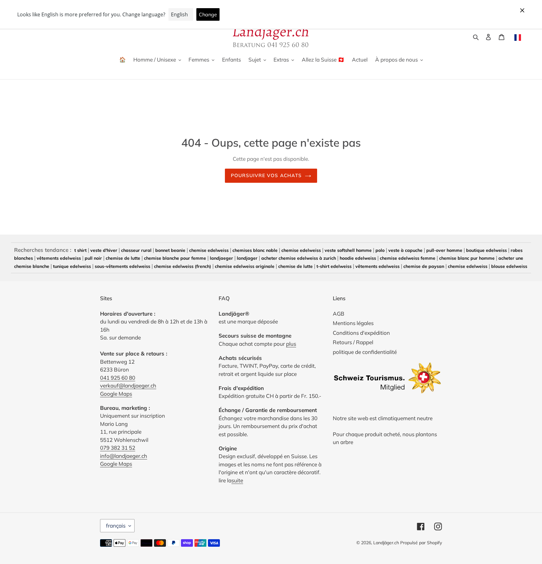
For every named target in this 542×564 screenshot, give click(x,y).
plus (291, 343)
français (115, 525)
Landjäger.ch (386, 542)
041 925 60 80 (117, 377)
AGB (338, 313)
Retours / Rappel (353, 342)
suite (237, 480)
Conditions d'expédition (361, 332)
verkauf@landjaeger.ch (128, 385)
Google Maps (116, 393)
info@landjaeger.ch (123, 456)
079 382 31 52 (117, 447)
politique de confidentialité (365, 352)
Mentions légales (353, 323)
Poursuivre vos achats (266, 175)
